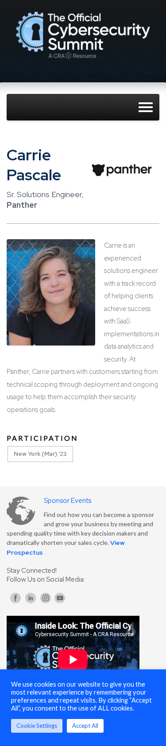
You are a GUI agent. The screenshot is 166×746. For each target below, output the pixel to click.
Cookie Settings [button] (36, 725)
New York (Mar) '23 (40, 454)
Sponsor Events (67, 500)
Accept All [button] (85, 725)
